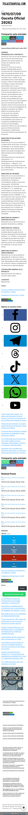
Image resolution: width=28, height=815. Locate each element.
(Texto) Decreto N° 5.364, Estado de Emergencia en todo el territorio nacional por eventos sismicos (13, 621)
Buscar (3, 585)
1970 (2, 11)
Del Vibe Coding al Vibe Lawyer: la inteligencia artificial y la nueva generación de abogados (13, 749)
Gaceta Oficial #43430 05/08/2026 (13, 735)
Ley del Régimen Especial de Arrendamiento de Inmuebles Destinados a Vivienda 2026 (10, 601)
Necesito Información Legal (14, 594)
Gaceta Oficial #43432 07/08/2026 (13, 725)
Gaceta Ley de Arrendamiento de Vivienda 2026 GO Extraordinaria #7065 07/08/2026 (12, 729)
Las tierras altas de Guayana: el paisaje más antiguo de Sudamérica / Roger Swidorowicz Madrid (14, 433)
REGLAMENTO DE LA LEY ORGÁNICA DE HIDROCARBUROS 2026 (13, 789)
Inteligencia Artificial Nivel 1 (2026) (12, 295)
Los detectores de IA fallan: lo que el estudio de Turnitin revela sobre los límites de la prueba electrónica (13, 754)
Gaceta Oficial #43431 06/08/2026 (13, 733)
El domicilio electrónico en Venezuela (13, 770)
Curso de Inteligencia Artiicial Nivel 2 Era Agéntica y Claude (13, 701)
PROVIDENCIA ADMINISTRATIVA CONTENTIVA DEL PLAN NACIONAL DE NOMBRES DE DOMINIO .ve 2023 (13, 608)
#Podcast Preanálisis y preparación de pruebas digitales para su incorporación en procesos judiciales (13, 766)
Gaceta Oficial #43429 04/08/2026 (13, 738)
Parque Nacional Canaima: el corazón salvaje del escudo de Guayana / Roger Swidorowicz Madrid (14, 426)
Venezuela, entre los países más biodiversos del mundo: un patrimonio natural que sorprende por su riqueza (13, 450)
